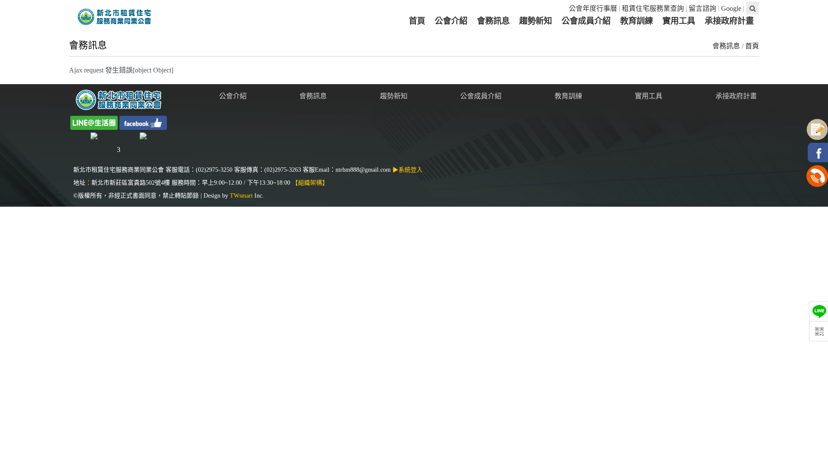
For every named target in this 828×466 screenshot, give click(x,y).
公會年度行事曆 (593, 8)
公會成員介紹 (481, 96)
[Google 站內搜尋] (752, 8)
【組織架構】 (310, 182)
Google (731, 8)
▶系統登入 (407, 170)
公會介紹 (233, 96)
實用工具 (648, 96)
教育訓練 (568, 96)
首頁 (752, 46)
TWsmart (241, 195)
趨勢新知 (394, 96)
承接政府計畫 (736, 96)
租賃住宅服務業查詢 (653, 8)
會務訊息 (726, 46)
